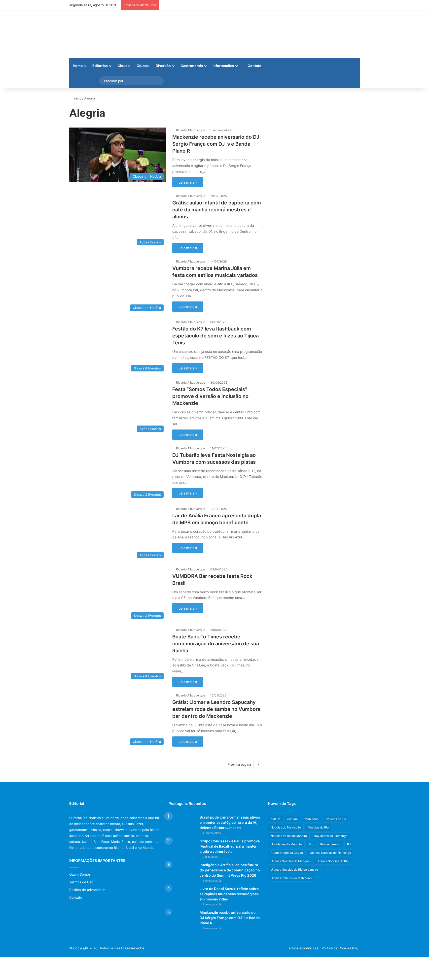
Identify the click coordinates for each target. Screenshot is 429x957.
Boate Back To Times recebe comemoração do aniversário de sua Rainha (215, 644)
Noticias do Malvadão (286, 827)
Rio (311, 844)
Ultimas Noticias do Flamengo (330, 853)
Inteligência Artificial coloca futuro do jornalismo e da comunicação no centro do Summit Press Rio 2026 (230, 870)
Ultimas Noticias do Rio (333, 861)
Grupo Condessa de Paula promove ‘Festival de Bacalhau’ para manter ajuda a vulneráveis (230, 846)
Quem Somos (80, 874)
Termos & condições (302, 948)
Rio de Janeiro (330, 844)
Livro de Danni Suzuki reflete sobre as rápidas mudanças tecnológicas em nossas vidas (229, 894)
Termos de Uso (81, 882)
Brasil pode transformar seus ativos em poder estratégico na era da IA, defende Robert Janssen (230, 822)
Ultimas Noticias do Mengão (290, 861)
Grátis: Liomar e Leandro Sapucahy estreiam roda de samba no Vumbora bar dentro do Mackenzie (216, 709)
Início (76, 98)
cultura (275, 819)
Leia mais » (188, 182)
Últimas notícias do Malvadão (291, 878)
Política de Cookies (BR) (340, 948)
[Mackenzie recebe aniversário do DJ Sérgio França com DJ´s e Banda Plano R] (182, 919)
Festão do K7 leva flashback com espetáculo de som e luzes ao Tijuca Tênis (215, 336)
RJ (349, 844)
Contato (254, 66)
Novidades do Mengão (286, 844)
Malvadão (312, 819)
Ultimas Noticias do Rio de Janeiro (294, 869)
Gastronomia (191, 66)
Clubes (143, 66)
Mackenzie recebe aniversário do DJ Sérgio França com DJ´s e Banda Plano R (215, 144)
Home (78, 66)
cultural (292, 819)
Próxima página (239, 764)
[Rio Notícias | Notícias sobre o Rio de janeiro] (100, 34)
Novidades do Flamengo (330, 836)
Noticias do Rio (318, 827)
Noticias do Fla (335, 819)
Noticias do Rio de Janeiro (289, 836)
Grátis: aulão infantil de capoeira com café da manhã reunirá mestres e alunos (216, 210)
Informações (223, 66)
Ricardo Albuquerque (190, 130)
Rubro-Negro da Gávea (287, 853)
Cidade (123, 66)
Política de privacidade (87, 890)
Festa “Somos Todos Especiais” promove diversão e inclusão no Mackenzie (210, 396)
